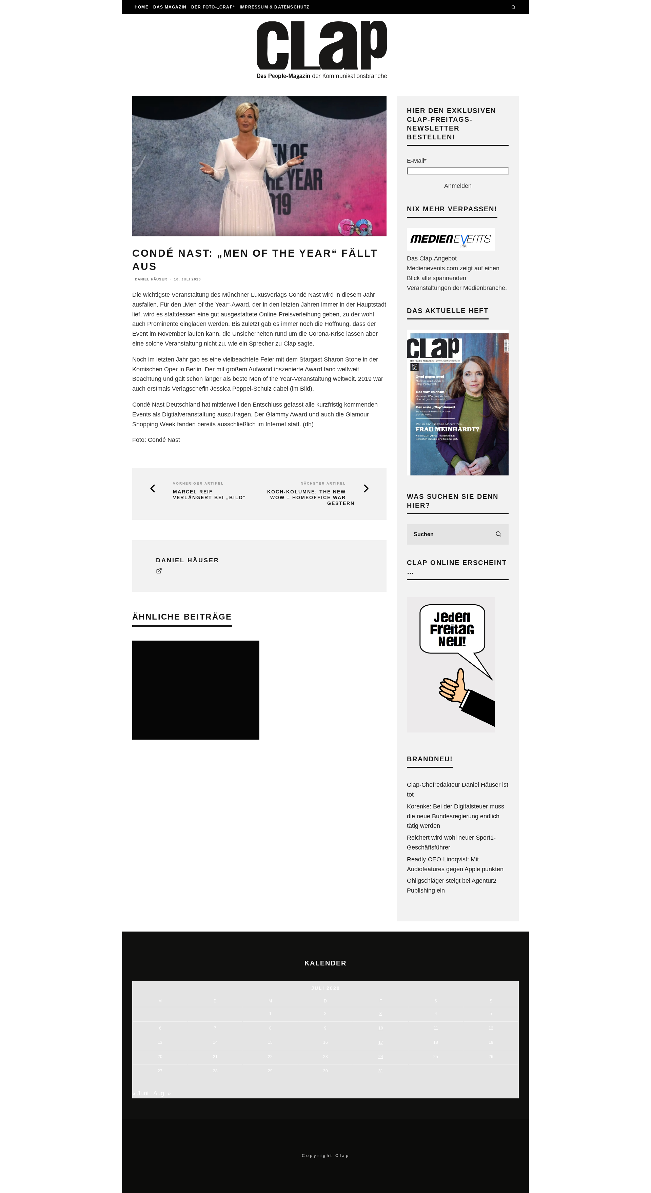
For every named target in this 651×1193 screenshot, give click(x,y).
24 (380, 1056)
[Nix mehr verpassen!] (451, 248)
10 (380, 1028)
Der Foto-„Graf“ (213, 7)
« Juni (140, 1093)
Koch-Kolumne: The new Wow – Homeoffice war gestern (311, 497)
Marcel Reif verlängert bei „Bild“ (209, 494)
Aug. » (162, 1093)
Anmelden (458, 185)
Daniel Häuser (151, 279)
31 (380, 1071)
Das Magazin (169, 7)
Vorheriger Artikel (198, 483)
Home (142, 7)
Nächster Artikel (323, 483)
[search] (498, 534)
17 (380, 1042)
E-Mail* (417, 160)
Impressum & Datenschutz (275, 7)
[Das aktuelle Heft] (458, 473)
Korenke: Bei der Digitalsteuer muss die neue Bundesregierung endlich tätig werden (455, 816)
